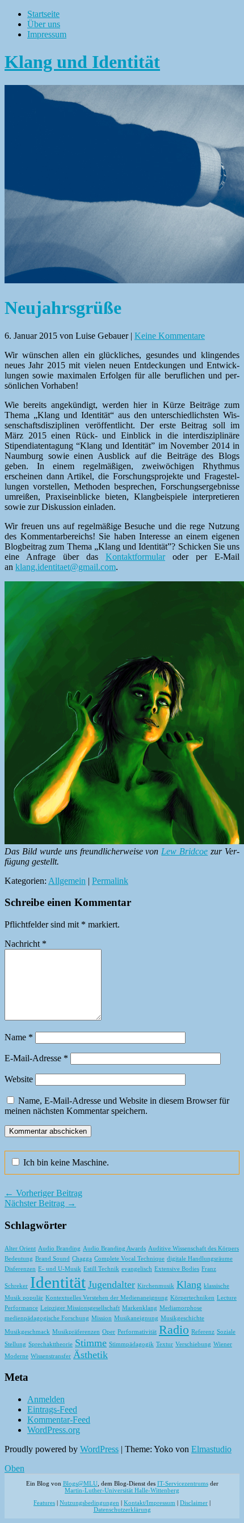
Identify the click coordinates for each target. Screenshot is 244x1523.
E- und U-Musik (59, 1269)
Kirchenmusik (155, 1286)
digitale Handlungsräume (200, 1259)
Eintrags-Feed (52, 1409)
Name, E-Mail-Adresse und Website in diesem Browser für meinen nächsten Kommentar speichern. (117, 1106)
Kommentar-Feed (58, 1419)
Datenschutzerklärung (122, 1509)
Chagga (82, 1259)
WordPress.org (53, 1430)
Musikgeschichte (182, 1318)
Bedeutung (19, 1259)
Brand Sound (52, 1259)
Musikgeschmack (27, 1332)
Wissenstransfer (51, 1356)
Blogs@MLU (80, 1483)
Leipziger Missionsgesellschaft (80, 1308)
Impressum (46, 34)
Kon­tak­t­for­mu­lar (135, 556)
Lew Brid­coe (184, 851)
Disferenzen (20, 1269)
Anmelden (46, 1399)
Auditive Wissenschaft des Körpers (193, 1248)
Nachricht (26, 943)
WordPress (99, 1449)
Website (19, 1079)
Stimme (91, 1342)
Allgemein (67, 881)
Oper (108, 1332)
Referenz (202, 1332)
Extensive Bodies (176, 1269)
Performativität (137, 1332)
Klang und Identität (82, 62)
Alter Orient (20, 1248)
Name (19, 1037)
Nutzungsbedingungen (89, 1502)
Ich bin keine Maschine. (65, 1162)
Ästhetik (90, 1354)
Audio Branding (59, 1248)
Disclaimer (194, 1502)
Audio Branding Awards (114, 1248)
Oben (14, 1468)
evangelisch (136, 1269)
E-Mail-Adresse (36, 1058)
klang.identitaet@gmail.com (65, 567)
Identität (58, 1282)
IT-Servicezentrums (182, 1483)
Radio (174, 1329)
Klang (188, 1284)
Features (44, 1502)
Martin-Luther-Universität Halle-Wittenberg (122, 1490)
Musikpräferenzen (76, 1332)
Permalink (110, 881)
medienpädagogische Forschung (47, 1318)
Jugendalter (111, 1284)
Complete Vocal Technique (129, 1259)
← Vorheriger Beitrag (43, 1193)
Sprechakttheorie (50, 1344)
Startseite (43, 14)
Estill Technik (101, 1269)
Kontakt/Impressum (149, 1502)
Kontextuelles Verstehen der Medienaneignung (106, 1298)
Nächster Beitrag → (40, 1203)
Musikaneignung (136, 1318)
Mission (101, 1318)
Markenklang (139, 1308)
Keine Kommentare (169, 336)
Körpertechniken (192, 1298)
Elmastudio (211, 1449)
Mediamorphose (180, 1308)
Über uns (43, 24)
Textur (164, 1344)
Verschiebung (193, 1344)
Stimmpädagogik (131, 1344)
